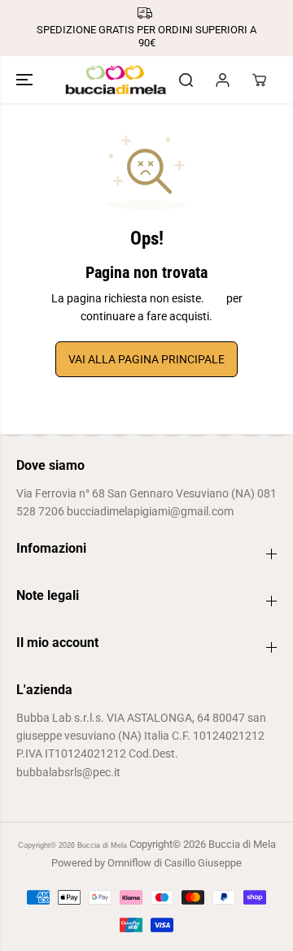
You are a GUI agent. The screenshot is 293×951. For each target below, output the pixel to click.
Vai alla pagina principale (146, 359)
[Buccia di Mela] (116, 79)
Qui (215, 298)
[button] (26, 79)
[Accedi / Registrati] (222, 80)
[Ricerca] (185, 80)
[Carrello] (259, 80)
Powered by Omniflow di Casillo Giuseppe (146, 863)
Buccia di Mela (102, 845)
